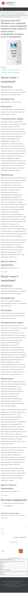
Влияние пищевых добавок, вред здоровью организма (13, 12)
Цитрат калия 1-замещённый (11, 70)
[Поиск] (21, 551)
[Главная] (1, 12)
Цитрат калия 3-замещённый (11, 72)
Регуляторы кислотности (5, 13)
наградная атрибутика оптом (14, 557)
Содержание (4, 271)
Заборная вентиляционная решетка (6, 559)
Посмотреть (2, 566)
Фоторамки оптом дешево (5, 569)
